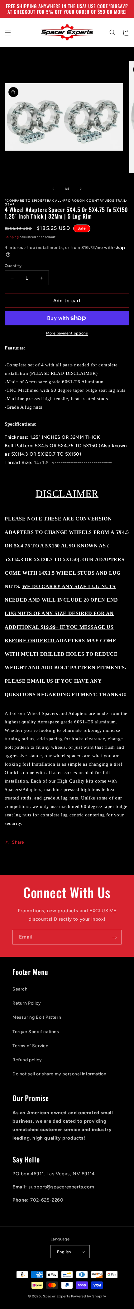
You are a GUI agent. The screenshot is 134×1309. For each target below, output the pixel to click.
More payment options (67, 333)
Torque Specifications (35, 1031)
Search (20, 989)
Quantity (13, 265)
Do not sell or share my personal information (59, 1074)
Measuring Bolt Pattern (36, 1017)
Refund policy (27, 1060)
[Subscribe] (114, 937)
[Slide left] (53, 189)
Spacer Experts (56, 1296)
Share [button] (18, 842)
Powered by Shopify (88, 1296)
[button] (8, 32)
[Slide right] (81, 189)
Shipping (12, 237)
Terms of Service (30, 1045)
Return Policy (26, 1003)
